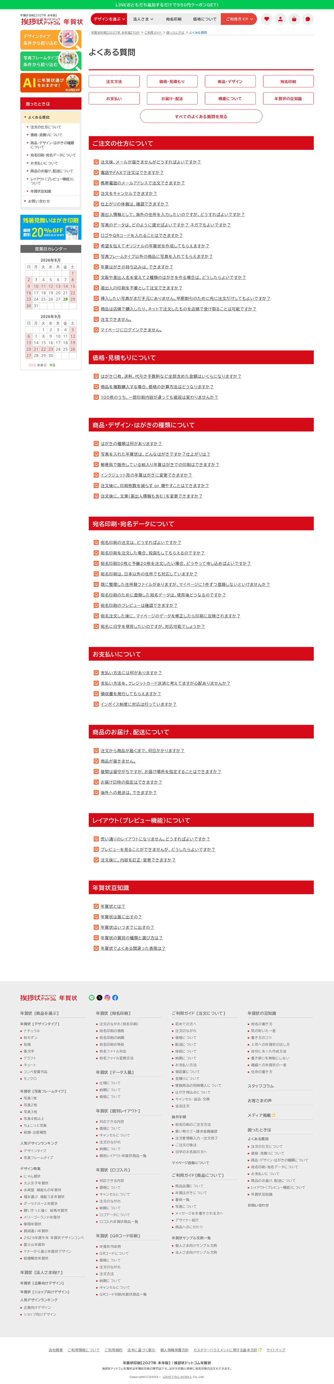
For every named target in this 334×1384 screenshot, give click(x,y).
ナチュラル (32, 1031)
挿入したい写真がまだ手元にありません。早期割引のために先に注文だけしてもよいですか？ (186, 298)
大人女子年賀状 (36, 1183)
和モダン (30, 1037)
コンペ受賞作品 (36, 1072)
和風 (27, 1044)
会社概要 (56, 1350)
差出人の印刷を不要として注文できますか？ (142, 288)
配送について (186, 1044)
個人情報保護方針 (174, 1350)
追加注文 (182, 1106)
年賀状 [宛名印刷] (113, 1013)
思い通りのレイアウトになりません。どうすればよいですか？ (155, 839)
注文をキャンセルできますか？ (129, 193)
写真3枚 (30, 1112)
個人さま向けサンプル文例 (196, 1245)
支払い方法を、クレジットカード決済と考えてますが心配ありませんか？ (166, 683)
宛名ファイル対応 (113, 1051)
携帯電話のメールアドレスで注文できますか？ (143, 183)
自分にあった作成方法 (269, 1051)
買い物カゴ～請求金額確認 (196, 1131)
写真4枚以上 (34, 1118)
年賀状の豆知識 (288, 99)
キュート (30, 1065)
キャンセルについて (115, 1135)
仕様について (110, 1083)
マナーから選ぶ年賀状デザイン (48, 1251)
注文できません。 (116, 319)
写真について (186, 1206)
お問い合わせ (39, 201)
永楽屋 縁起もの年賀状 (42, 1190)
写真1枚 (30, 1098)
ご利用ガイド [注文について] (199, 1013)
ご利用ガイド (237, 19)
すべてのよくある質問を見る (201, 117)
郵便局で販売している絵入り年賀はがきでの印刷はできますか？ (160, 465)
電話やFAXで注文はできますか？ (132, 172)
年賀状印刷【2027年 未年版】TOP (115, 32)
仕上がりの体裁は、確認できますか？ (135, 204)
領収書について (187, 1072)
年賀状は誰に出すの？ (121, 917)
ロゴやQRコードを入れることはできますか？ (142, 235)
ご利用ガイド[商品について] (198, 1175)
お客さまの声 (260, 1101)
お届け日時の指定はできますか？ (131, 782)
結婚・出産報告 (35, 1132)
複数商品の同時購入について (198, 1085)
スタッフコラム (261, 1086)
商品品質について (189, 1186)
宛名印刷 (174, 19)
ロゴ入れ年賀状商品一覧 (119, 1221)
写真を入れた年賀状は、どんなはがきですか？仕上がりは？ (156, 454)
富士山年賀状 (34, 1244)
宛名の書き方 (261, 1024)
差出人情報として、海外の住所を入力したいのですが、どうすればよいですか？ (173, 214)
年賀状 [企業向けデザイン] (42, 1283)
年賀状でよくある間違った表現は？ (133, 948)
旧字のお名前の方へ (191, 1152)
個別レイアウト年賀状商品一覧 (123, 1156)
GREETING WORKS (177, 1377)
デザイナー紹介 (187, 1220)
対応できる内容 (112, 1121)
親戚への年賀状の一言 (269, 1065)
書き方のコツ (261, 1037)
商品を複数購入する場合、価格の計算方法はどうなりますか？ (157, 387)
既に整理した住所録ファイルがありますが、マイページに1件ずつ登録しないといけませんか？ (185, 584)
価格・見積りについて (47, 135)
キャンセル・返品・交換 (192, 1099)
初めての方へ (186, 1024)
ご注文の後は (186, 1145)
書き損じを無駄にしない (270, 1058)
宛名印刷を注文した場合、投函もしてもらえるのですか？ (153, 553)
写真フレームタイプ (38, 1157)
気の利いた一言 (263, 1031)
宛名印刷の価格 (112, 1031)
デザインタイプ (35, 1151)
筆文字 (29, 1051)
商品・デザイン (230, 81)
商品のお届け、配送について (52, 171)
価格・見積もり (172, 81)
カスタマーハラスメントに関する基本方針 (225, 1350)
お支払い (114, 99)
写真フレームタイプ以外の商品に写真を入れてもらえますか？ (157, 256)
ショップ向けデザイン (40, 1314)
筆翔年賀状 (33, 1224)
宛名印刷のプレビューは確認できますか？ (139, 605)
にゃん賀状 (32, 1176)
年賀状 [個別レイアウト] (118, 1111)
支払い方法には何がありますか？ (131, 673)
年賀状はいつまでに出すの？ (127, 927)
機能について (230, 99)
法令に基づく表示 (141, 1350)
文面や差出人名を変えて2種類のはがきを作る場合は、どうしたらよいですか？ (173, 277)
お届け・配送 (172, 99)
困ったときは (175, 32)
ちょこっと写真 (35, 1125)
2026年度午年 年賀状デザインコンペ (54, 1238)
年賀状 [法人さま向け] (41, 1272)
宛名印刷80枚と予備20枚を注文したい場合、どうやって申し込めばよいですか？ (176, 563)
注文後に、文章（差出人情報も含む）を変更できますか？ (152, 496)
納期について (110, 1090)
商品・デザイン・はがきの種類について (52, 145)
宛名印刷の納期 (112, 1037)
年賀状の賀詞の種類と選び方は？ (132, 938)
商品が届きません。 (118, 761)
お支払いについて (44, 163)
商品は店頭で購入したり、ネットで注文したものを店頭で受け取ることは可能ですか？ (178, 309)
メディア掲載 (259, 1115)
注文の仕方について (46, 127)
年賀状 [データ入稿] (115, 1072)
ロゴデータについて (115, 1215)
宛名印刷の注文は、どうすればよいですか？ (141, 542)
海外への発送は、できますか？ (129, 793)
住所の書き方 (261, 1072)
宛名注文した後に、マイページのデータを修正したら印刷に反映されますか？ (171, 616)
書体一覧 (182, 1199)
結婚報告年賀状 (36, 1258)
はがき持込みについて (193, 1092)
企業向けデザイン (37, 1307)
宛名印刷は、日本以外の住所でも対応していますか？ (149, 574)
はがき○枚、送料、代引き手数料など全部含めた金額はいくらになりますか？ (171, 376)
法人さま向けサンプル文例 (196, 1252)
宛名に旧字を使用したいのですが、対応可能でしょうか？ (153, 626)
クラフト (30, 1058)
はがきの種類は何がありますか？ (131, 444)
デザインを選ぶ (107, 19)
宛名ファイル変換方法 (117, 1058)
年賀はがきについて (191, 1193)
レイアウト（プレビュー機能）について (53, 181)
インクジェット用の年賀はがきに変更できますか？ (146, 475)
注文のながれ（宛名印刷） (119, 1024)
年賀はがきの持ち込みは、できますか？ (137, 267)
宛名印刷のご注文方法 (193, 1124)
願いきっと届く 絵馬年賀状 (46, 1210)
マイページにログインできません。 (131, 330)
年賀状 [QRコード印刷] (118, 1236)
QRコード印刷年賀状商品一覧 (123, 1294)
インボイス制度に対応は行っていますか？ (139, 704)
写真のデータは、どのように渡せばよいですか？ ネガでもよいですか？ (166, 225)
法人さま (141, 19)
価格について (205, 19)
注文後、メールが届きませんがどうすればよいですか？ (151, 162)
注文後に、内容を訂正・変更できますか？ (138, 860)
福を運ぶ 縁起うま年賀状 (44, 1197)
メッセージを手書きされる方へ (199, 1213)
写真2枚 (30, 1105)
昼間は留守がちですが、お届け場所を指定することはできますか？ (161, 772)
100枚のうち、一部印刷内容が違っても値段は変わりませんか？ (159, 397)
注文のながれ (110, 1142)
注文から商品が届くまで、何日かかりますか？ (143, 751)
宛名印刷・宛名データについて (53, 155)
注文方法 (114, 81)
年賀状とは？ (113, 906)
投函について (186, 1051)
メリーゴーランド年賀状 (42, 1217)
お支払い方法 (186, 1065)
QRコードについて (114, 1253)
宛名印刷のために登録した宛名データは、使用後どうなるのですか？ (163, 595)
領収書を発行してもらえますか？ (131, 694)
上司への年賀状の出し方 (270, 1044)
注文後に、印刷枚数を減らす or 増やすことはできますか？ (155, 486)
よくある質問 (39, 117)
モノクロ (30, 1078)
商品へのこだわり (189, 1227)
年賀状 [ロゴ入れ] (113, 1170)
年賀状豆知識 (41, 191)
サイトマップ (276, 1350)
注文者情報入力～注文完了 (196, 1138)
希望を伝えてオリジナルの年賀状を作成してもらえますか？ (155, 246)
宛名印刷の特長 (112, 1044)
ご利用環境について (84, 1350)
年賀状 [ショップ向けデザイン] (45, 1292)
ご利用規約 (113, 1350)
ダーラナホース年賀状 (41, 1203)
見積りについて (187, 1078)
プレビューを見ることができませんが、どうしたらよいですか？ (158, 849)
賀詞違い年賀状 (36, 1231)
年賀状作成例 (110, 1246)
